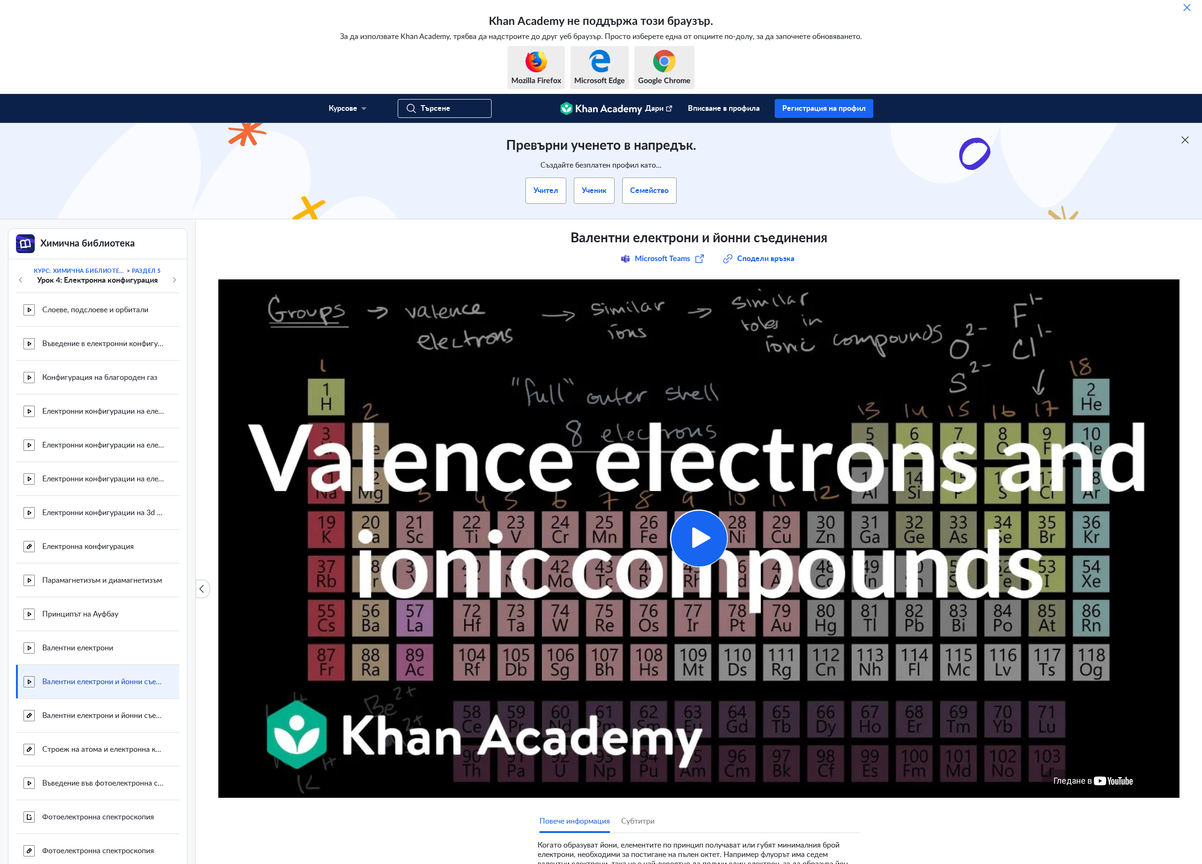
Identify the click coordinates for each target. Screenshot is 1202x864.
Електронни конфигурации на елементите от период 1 (103, 411)
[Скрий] (1186, 7)
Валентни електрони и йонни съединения (103, 682)
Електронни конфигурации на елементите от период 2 (103, 445)
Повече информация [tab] (574, 821)
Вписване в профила (724, 108)
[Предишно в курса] (20, 279)
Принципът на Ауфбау (80, 614)
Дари (654, 108)
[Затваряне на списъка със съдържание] (202, 588)
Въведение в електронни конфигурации (103, 343)
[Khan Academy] (601, 108)
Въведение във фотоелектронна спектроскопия (103, 783)
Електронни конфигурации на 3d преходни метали (103, 513)
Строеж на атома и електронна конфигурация (103, 749)
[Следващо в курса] (174, 279)
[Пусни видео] (698, 538)
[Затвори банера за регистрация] (1185, 140)
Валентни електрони (77, 648)
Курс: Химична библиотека (79, 271)
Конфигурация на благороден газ (99, 377)
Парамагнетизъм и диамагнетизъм (102, 580)
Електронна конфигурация (88, 546)
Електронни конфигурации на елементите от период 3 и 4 (103, 479)
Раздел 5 (146, 271)
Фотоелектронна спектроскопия (98, 817)
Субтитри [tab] (638, 821)
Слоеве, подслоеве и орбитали (95, 310)
